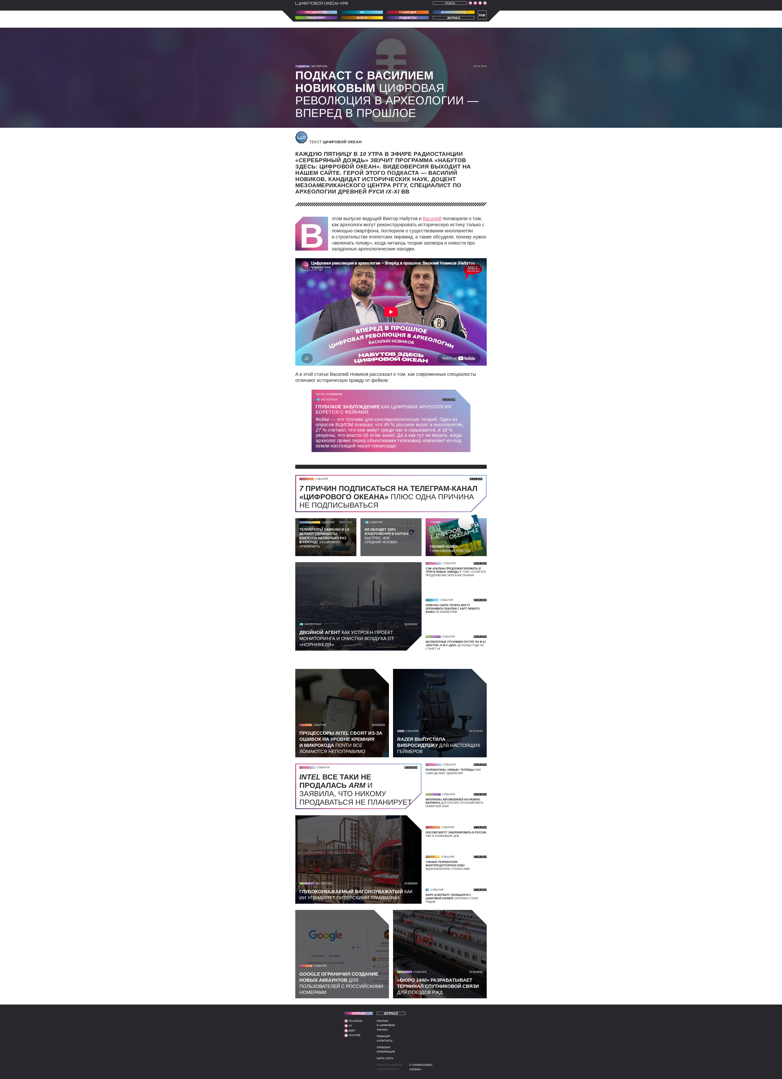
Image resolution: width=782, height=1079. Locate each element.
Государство (316, 12)
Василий (432, 218)
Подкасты (407, 17)
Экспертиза (319, 66)
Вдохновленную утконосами (448, 865)
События (321, 479)
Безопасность (453, 12)
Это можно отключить (324, 538)
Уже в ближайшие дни (456, 834)
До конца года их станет (456, 645)
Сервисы (305, 965)
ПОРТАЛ (358, 1013)
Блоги (362, 17)
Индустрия (434, 563)
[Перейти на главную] (321, 3)
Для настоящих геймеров (438, 745)
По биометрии (453, 609)
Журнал (453, 17)
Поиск (450, 3)
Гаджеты (305, 725)
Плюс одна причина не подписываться (388, 496)
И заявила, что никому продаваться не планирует (357, 789)
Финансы (432, 600)
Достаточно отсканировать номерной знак (454, 803)
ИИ (362, 12)
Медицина (433, 856)
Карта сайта (385, 1058)
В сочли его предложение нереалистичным (456, 572)
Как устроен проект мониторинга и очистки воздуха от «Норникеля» (346, 638)
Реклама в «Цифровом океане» (386, 1025)
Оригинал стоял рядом (452, 898)
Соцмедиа (407, 12)
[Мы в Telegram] (470, 3)
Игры (400, 731)
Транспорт (316, 17)
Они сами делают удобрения (453, 771)
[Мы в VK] (475, 3)
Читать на (329, 394)
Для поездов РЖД (438, 986)
